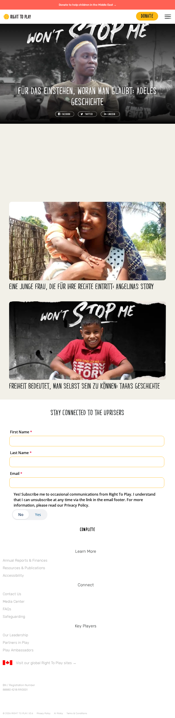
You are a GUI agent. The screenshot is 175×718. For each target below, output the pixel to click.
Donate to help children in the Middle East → (87, 4)
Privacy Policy (43, 713)
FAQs (7, 609)
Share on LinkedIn (110, 114)
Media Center (14, 601)
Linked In (33, 676)
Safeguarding (14, 616)
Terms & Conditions (77, 713)
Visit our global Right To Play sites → (46, 663)
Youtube (43, 676)
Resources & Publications (24, 568)
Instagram (24, 676)
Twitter (14, 676)
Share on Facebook (64, 114)
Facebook (5, 676)
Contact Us (12, 594)
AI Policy (58, 713)
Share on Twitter (87, 114)
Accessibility (13, 575)
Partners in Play (16, 642)
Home (17, 16)
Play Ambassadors (18, 650)
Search (130, 17)
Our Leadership (15, 635)
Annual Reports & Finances (25, 560)
